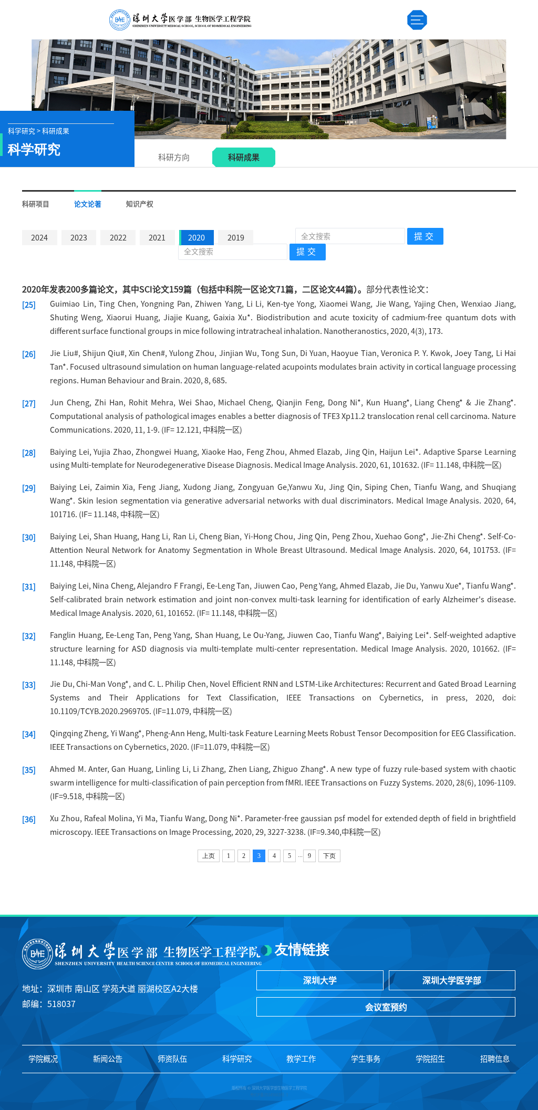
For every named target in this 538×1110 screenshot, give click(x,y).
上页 (208, 856)
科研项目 (35, 204)
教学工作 (301, 1059)
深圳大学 (320, 980)
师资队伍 (172, 1059)
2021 (157, 238)
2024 (39, 238)
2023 (78, 238)
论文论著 (87, 204)
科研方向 (174, 157)
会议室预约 (386, 1007)
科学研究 (237, 1059)
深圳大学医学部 (451, 980)
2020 (196, 238)
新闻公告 (107, 1059)
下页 (329, 856)
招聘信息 (495, 1059)
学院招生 (430, 1059)
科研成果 (244, 157)
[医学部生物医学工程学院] (180, 19)
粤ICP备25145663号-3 (269, 1095)
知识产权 (139, 204)
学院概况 (43, 1059)
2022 (118, 238)
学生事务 (365, 1059)
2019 (235, 238)
